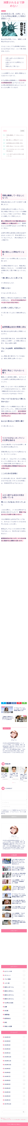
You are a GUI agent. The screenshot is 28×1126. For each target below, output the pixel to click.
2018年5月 (14, 1084)
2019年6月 (14, 1041)
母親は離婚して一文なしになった (15, 136)
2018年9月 (14, 1068)
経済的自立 (14, 1018)
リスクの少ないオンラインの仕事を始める (15, 150)
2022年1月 (14, 1037)
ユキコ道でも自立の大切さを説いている (15, 155)
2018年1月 (14, 1100)
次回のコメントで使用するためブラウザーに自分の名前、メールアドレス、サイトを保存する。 (14, 811)
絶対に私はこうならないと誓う (15, 146)
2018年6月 (14, 1080)
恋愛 (15, 1006)
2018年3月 (14, 1092)
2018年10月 (14, 1064)
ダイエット (14, 975)
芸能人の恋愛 (14, 1026)
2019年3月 (14, 1049)
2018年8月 (14, 1072)
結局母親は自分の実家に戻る (15, 143)
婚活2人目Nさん (14, 991)
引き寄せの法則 (14, 1002)
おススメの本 (14, 971)
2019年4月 (14, 1045)
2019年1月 (14, 1053)
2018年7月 (14, 1076)
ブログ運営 (14, 979)
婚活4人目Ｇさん (14, 998)
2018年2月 (14, 1096)
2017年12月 (14, 1104)
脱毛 (14, 1022)
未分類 (14, 1010)
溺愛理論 (14, 1014)
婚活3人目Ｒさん (14, 995)
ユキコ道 (15, 983)
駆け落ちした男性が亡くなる (15, 140)
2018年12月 (14, 1056)
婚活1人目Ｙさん (14, 987)
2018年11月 (14, 1060)
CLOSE (22, 130)
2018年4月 (14, 1088)
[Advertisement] (14, 105)
